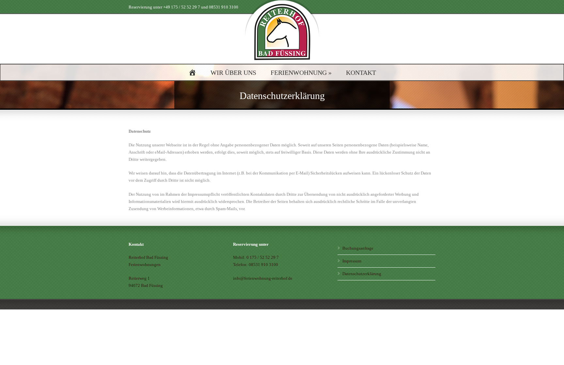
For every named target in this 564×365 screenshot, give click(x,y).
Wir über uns (233, 72)
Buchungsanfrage (357, 248)
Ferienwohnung (301, 72)
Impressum (351, 260)
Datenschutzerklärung (361, 273)
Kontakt (361, 72)
